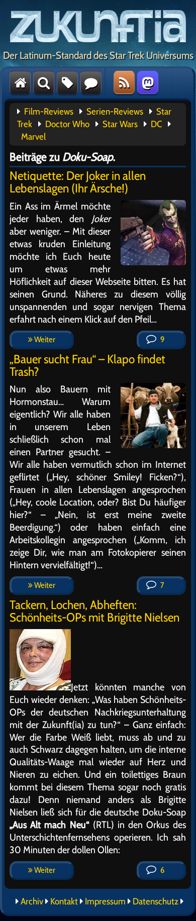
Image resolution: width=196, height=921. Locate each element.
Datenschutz (155, 901)
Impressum (105, 901)
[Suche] (43, 82)
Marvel (33, 136)
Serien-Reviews (114, 111)
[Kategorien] (67, 82)
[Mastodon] (147, 82)
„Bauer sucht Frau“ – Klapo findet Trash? (87, 365)
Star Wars (120, 124)
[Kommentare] (91, 82)
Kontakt (64, 901)
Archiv (32, 901)
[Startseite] (20, 82)
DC (156, 124)
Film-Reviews (48, 111)
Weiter (44, 339)
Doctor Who (67, 124)
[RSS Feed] (124, 82)
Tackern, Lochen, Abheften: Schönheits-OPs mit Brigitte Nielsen (94, 611)
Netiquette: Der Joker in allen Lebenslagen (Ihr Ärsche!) (78, 181)
